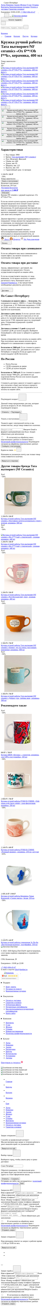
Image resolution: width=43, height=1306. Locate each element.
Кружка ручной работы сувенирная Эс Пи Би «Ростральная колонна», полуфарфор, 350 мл (19, 943)
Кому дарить (11, 987)
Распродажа (10, 1049)
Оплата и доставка (13, 1000)
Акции (17, 5)
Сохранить (15, 1179)
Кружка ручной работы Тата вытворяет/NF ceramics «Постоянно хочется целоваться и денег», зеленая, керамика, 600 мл (21, 521)
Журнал (23, 5)
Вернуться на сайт (8, 1247)
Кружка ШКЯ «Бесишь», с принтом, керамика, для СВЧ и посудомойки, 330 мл (20, 756)
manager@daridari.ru (9, 283)
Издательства (11, 1054)
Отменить (5, 412)
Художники (10, 1056)
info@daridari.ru (21, 969)
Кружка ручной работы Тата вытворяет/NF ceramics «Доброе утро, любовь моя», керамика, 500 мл (20, 698)
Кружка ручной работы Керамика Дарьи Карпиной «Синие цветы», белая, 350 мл (17, 897)
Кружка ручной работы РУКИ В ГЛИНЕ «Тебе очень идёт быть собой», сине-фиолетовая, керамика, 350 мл (20, 803)
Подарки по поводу (14, 989)
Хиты (3, 5)
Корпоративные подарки (19, 7)
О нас (29, 5)
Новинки (10, 5)
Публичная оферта (13, 1005)
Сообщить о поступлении (11, 446)
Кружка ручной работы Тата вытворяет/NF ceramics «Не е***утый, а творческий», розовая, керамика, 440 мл (20, 546)
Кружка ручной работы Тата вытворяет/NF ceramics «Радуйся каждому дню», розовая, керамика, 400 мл (18, 597)
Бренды (9, 1051)
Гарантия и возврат (16, 9)
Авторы (9, 1058)
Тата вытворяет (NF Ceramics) (24, 157)
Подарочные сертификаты (16, 1007)
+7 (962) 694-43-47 (27, 12)
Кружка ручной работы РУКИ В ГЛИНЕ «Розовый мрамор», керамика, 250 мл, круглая (20, 851)
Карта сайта (10, 1013)
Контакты (5, 7)
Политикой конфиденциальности (14, 442)
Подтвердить (16, 412)
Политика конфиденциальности (19, 1033)
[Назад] (3, 23)
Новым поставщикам (14, 1031)
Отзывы (35, 5)
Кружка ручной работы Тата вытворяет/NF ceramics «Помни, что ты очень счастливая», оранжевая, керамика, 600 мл (19, 647)
